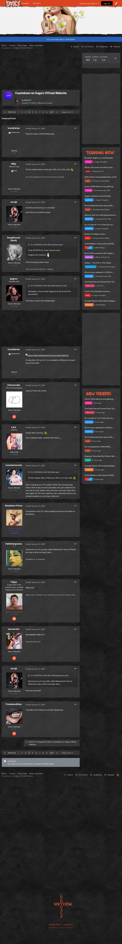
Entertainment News (101, 180)
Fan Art (100, 285)
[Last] (57, 111)
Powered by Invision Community (61, 927)
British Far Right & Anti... (95, 233)
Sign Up (107, 3)
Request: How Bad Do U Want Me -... (100, 455)
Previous (12, 112)
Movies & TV (99, 171)
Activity (37, 3)
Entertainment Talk (102, 190)
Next (52, 112)
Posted (35, 128)
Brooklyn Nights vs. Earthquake (98, 157)
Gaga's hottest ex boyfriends (97, 195)
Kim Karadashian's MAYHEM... (98, 446)
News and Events (45, 102)
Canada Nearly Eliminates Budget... (100, 300)
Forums (25, 3)
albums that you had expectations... (100, 214)
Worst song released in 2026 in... (99, 271)
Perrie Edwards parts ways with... (99, 205)
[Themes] (116, 3)
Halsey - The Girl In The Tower (97, 262)
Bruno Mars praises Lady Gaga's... (99, 252)
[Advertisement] (41, 69)
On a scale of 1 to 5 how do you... (99, 224)
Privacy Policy (55, 924)
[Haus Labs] (61, 18)
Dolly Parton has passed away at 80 (100, 176)
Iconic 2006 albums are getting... (99, 186)
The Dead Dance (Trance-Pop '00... (100, 281)
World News (100, 247)
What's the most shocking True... (99, 167)
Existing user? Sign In (89, 3)
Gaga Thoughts (101, 161)
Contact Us (68, 924)
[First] (5, 111)
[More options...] (75, 128)
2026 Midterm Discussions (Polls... (99, 243)
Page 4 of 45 (67, 112)
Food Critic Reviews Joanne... (97, 291)
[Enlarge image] (47, 354)
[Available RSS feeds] (117, 774)
